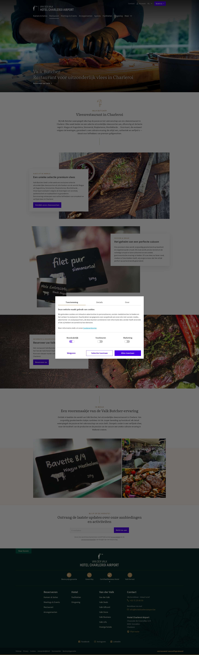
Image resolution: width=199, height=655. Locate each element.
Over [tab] (127, 302)
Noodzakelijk (72, 337)
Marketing (127, 337)
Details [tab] (99, 302)
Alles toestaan (127, 353)
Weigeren (71, 353)
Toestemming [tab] (72, 302)
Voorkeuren (101, 337)
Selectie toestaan (99, 353)
